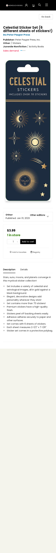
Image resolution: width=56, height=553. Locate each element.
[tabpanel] (28, 309)
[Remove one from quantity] (9, 241)
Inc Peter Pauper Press (16, 34)
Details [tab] (24, 269)
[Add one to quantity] (17, 241)
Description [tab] (9, 269)
